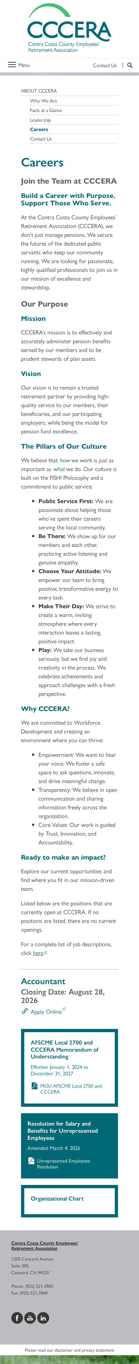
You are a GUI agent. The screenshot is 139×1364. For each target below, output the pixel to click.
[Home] (69, 29)
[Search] (128, 65)
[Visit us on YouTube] (30, 1316)
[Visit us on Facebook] (17, 1316)
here (38, 952)
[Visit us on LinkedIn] (43, 1316)
